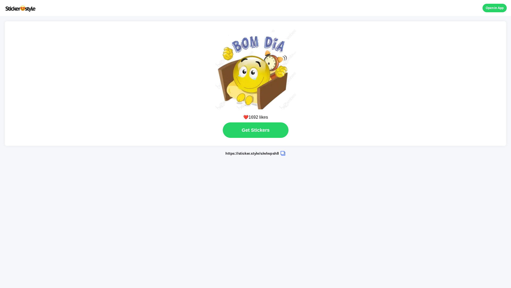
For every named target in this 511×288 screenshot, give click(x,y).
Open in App (495, 8)
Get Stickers (256, 130)
